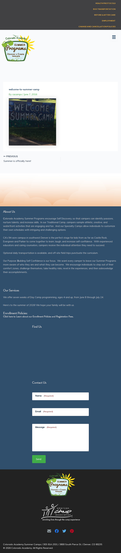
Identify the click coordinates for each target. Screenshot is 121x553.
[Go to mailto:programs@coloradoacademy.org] (49, 531)
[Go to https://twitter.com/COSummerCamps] (64, 531)
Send (38, 459)
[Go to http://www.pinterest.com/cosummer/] (72, 531)
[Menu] (114, 37)
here (11, 316)
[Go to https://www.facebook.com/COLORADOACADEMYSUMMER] (56, 531)
